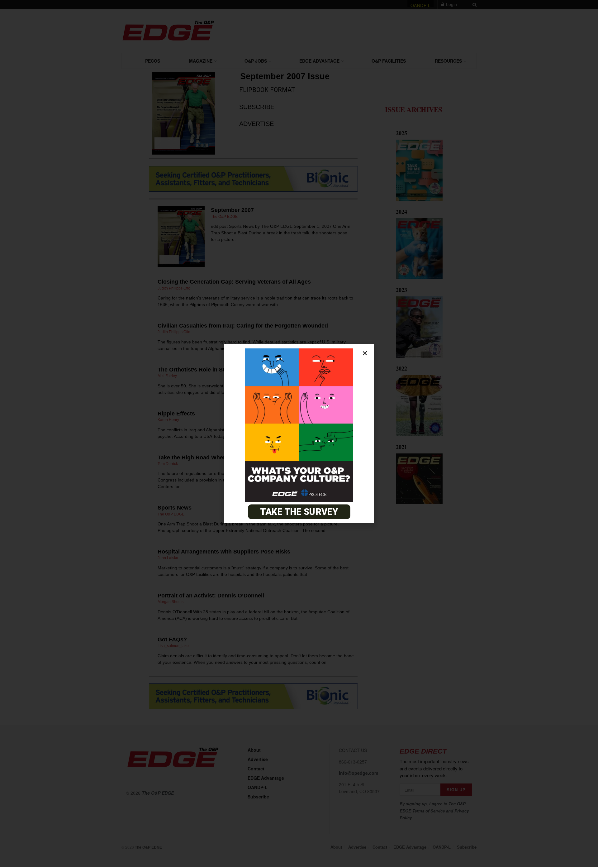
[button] (365, 353)
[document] (299, 433)
